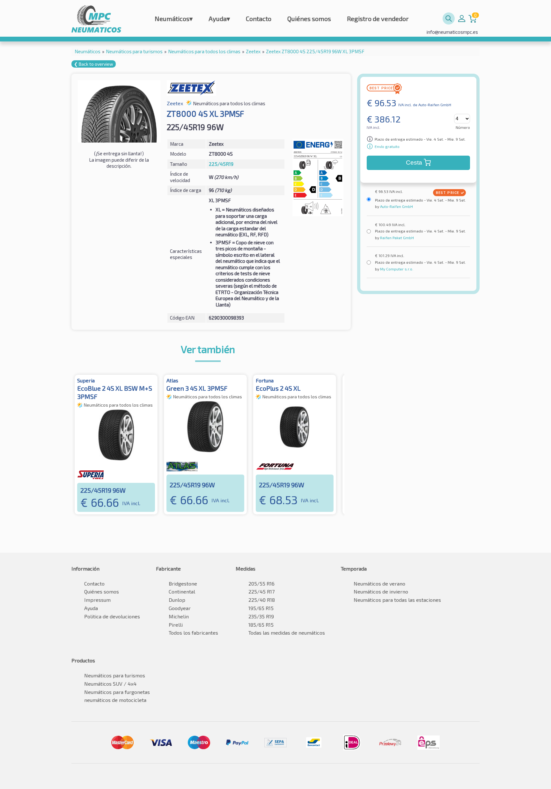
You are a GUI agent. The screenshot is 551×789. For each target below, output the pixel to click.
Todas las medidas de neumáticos (286, 633)
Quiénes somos (309, 18)
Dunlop (177, 600)
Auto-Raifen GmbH (396, 206)
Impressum (97, 600)
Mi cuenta (461, 18)
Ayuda (219, 18)
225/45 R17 (261, 591)
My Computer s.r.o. (396, 269)
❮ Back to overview (93, 64)
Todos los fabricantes (193, 633)
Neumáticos (174, 18)
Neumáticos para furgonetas (117, 692)
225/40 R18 (261, 600)
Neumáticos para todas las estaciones (397, 600)
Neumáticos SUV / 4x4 (110, 684)
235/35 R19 (261, 616)
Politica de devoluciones (112, 616)
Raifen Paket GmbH (396, 237)
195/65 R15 (261, 608)
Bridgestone (183, 583)
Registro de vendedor (378, 18)
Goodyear (180, 608)
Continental (182, 591)
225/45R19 (221, 164)
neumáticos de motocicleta (115, 700)
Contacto (258, 18)
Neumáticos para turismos (114, 675)
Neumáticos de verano (379, 583)
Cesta (414, 162)
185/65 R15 (261, 625)
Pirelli (176, 625)
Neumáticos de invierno (381, 591)
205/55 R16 (261, 583)
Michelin (179, 616)
